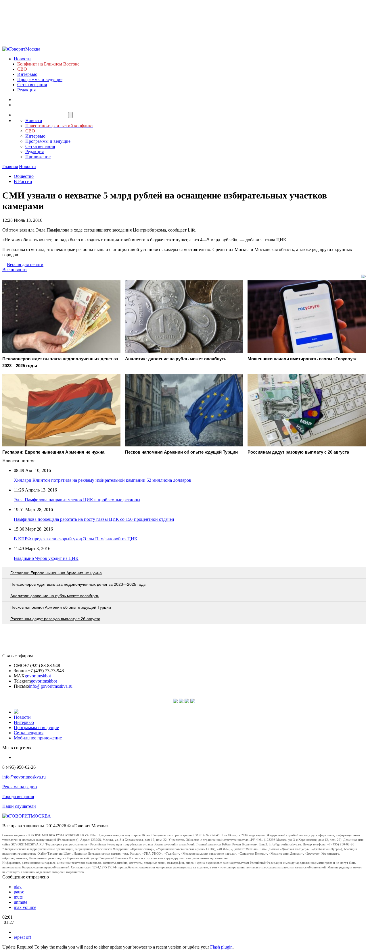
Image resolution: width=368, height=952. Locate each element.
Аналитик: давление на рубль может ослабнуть (54, 595)
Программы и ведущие (39, 79)
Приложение (38, 156)
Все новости (14, 269)
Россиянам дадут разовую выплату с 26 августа (55, 618)
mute (18, 897)
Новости (22, 58)
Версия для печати (25, 264)
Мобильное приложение (38, 737)
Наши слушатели (19, 806)
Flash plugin (221, 947)
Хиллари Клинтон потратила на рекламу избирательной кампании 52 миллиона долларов (102, 480)
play (18, 886)
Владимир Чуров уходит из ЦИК (46, 558)
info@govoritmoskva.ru (50, 686)
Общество (24, 176)
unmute (20, 902)
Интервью (27, 74)
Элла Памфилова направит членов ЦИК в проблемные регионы (77, 499)
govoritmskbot (38, 675)
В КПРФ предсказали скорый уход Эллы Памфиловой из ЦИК (75, 538)
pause (19, 891)
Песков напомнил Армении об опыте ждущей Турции (60, 607)
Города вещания (18, 796)
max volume (25, 907)
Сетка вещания (32, 84)
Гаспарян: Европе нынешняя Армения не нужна (56, 573)
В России (23, 181)
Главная (10, 166)
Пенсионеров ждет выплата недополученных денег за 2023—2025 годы (78, 584)
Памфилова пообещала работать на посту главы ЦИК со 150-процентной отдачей (94, 519)
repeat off (22, 937)
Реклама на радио (19, 786)
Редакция (26, 89)
